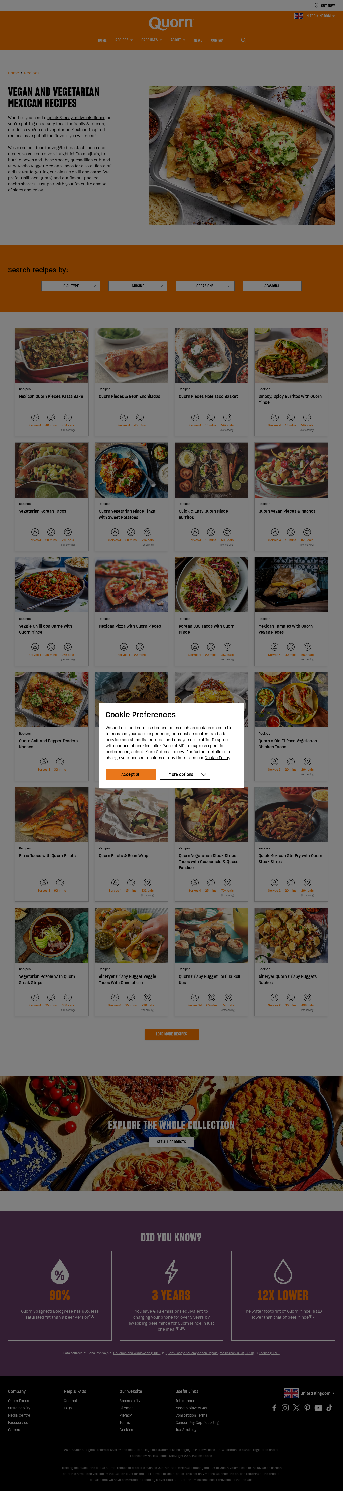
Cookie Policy (217, 757)
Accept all (130, 774)
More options (181, 774)
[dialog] (171, 745)
